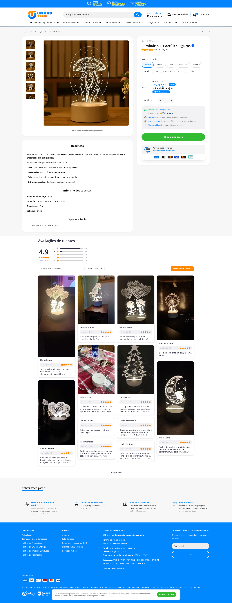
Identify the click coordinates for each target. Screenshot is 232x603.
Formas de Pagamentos (72, 547)
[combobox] (94, 268)
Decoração (39, 32)
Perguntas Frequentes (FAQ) (74, 543)
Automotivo (169, 22)
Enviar (190, 554)
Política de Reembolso (32, 555)
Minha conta (153, 16)
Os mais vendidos (71, 22)
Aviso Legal (27, 535)
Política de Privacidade (32, 543)
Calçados (152, 22)
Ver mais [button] (146, 411)
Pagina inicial (27, 32)
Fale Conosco (68, 539)
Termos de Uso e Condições (34, 539)
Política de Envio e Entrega (34, 547)
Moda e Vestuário (132, 22)
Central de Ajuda (189, 22)
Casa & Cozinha (91, 22)
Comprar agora (175, 136)
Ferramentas (111, 22)
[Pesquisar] (138, 14)
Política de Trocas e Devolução (35, 551)
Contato (65, 535)
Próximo (205, 32)
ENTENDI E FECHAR (166, 594)
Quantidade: (147, 100)
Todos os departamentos (44, 22)
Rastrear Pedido (69, 551)
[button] (155, 50)
